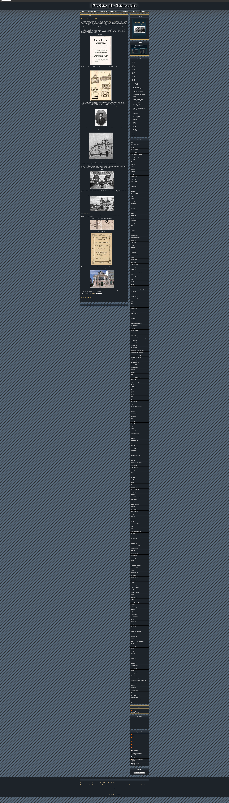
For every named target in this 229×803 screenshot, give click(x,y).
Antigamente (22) (135, 90)
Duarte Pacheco (133, 321)
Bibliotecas (133, 206)
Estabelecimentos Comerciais (136, 352)
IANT (131, 443)
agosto (134, 122)
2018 (133, 72)
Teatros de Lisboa (134, 655)
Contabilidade (133, 293)
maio (134, 126)
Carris (132, 245)
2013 (133, 79)
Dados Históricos (124, 11)
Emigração (132, 335)
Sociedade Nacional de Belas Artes (137, 641)
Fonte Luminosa (133, 401)
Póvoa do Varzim (133, 577)
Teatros (132, 653)
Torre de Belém (133, 668)
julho (133, 123)
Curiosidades (133, 308)
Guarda (132, 428)
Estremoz (132, 372)
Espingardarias (133, 347)
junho (134, 125)
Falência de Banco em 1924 (137, 107)
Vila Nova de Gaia (134, 697)
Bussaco (132, 223)
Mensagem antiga (123, 304)
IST (131, 457)
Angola (132, 174)
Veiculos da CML (133, 687)
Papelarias (132, 540)
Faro (131, 389)
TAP (131, 648)
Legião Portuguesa (134, 467)
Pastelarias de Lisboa (134, 545)
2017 (133, 73)
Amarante (132, 171)
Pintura (132, 560)
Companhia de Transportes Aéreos (137, 289)
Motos (132, 514)
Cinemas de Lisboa (134, 277)
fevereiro (134, 130)
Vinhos (132, 700)
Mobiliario (132, 501)
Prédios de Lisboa (134, 584)
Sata (131, 628)
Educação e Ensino (134, 325)
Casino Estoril (133, 259)
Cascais (132, 257)
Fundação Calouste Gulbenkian (136, 406)
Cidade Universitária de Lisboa (136, 272)
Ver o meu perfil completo (135, 712)
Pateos (132, 546)
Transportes (133, 677)
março (134, 129)
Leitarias (132, 470)
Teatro (132, 651)
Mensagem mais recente (85, 304)
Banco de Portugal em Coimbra (138, 88)
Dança (132, 311)
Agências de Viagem (134, 157)
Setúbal (132, 634)
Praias (132, 582)
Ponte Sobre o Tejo (134, 567)
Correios (132, 294)
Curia (132, 306)
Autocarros (133, 184)
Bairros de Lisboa (134, 193)
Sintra (132, 638)
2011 (133, 82)
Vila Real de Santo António (135, 699)
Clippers (132, 281)
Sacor (132, 619)
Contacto (144, 11)
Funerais (132, 408)
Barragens (132, 200)
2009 (133, 135)
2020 (133, 69)
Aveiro (132, 188)
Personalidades (133, 553)
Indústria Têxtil (133, 450)
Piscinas (132, 562)
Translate (142, 774)
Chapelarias (133, 269)
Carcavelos (133, 242)
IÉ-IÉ (133, 756)
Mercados (132, 496)
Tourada (132, 673)
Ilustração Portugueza (135, 763)
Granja (132, 426)
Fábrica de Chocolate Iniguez (137, 110)
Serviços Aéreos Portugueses (136, 631)
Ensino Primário (133, 340)
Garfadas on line (135, 750)
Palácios (132, 536)
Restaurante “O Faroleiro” (137, 117)
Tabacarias (133, 646)
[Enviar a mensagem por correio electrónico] (83, 293)
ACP (131, 147)
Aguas (132, 161)
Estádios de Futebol (134, 362)
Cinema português (134, 276)
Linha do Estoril (133, 474)
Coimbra (93, 293)
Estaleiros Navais (134, 367)
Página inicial (105, 304)
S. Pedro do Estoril (134, 616)
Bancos (89, 293)
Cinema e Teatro (113, 11)
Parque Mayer (133, 543)
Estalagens (133, 365)
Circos (132, 279)
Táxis (132, 650)
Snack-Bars (133, 639)
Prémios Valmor (133, 585)
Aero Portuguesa (134, 149)
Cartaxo (132, 247)
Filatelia (132, 399)
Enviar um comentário (87, 299)
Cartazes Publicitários (134, 249)
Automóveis (133, 186)
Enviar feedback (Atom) (106, 307)
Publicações (133, 589)
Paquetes (132, 541)
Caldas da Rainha (134, 235)
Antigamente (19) (135, 113)
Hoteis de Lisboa (133, 440)
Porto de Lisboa (133, 572)
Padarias (132, 533)
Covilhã (132, 299)
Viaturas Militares (134, 690)
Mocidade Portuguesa (134, 504)
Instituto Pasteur (133, 453)
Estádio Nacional (134, 360)
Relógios (132, 606)
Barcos (132, 198)
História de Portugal (134, 435)
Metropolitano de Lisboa (135, 497)
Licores (132, 472)
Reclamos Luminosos (134, 602)
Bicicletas (132, 208)
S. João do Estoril (134, 614)
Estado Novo (133, 364)
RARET (132, 599)
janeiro (134, 132)
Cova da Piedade (134, 298)
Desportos (132, 315)
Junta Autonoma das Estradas (136, 462)
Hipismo (132, 431)
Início (83, 11)
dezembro (134, 83)
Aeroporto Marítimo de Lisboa (136, 154)
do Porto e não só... (135, 747)
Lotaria (132, 479)
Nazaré (132, 521)
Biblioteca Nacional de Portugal (138, 100)
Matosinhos (133, 492)
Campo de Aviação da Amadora (138, 99)
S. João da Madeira (134, 612)
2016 (133, 75)
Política (132, 563)
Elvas (132, 333)
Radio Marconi (133, 597)
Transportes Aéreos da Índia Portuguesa (137, 680)
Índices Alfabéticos (92, 11)
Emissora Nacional (134, 337)
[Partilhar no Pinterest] (101, 293)
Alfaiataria (132, 162)
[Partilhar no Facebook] (100, 293)
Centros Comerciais (134, 264)
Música (132, 518)
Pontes (132, 568)
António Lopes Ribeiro (134, 178)
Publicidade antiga (134, 590)
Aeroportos (133, 156)
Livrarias (132, 477)
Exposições (133, 379)
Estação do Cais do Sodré (135, 357)
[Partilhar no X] (98, 293)
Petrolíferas (133, 558)
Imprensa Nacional (134, 447)
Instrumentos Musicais (135, 455)
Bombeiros (133, 215)
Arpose (133, 734)
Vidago (132, 692)
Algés (132, 166)
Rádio (132, 594)
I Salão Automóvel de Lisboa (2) (138, 91)
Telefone (132, 656)
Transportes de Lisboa (134, 682)
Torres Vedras (133, 672)
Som (131, 643)
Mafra (132, 482)
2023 (133, 65)
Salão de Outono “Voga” (137, 104)
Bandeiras (132, 196)
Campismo (132, 240)
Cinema (132, 274)
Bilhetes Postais (133, 210)
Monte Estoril (133, 509)
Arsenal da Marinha (134, 181)
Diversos (132, 320)
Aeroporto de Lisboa (134, 152)
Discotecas (133, 318)
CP (131, 301)
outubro (134, 119)
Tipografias (133, 663)
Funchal (132, 404)
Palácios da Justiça (134, 538)
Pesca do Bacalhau (134, 555)
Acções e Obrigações (134, 144)
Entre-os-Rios (133, 342)
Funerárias (132, 409)
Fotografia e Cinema (134, 403)
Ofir (131, 528)
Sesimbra (132, 633)
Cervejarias (133, 267)
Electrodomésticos (134, 330)
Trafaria (132, 675)
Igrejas (132, 445)
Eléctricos (132, 328)
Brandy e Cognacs (134, 220)
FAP (131, 386)
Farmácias (132, 387)
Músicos (132, 519)
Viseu (132, 702)
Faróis (132, 391)
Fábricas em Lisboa (134, 382)
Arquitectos (133, 179)
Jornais (132, 460)
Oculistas (132, 524)
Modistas (132, 506)
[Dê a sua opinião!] (97, 293)
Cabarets (132, 225)
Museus (132, 516)
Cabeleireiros (133, 227)
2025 (133, 62)
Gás (131, 418)
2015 (133, 76)
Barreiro (132, 201)
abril (133, 127)
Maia (131, 484)
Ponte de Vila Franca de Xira (135, 565)
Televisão (132, 658)
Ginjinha (132, 423)
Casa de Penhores (134, 254)
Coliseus (132, 286)
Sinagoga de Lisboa (134, 636)
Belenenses (133, 203)
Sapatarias (132, 626)
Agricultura (133, 159)
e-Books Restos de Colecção (136, 323)
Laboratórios (133, 465)
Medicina (132, 494)
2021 (133, 68)
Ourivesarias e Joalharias (135, 531)
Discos (132, 316)
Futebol (132, 411)
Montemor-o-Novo (134, 511)
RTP (131, 611)
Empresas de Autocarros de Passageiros (138, 338)
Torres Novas (133, 670)
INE (131, 452)
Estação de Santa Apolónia (135, 355)
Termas (132, 660)
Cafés (132, 232)
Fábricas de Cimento (134, 381)
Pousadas (132, 575)
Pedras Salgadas (134, 548)
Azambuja (132, 191)
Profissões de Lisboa (134, 587)
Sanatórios (132, 621)
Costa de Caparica (134, 296)
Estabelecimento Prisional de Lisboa (137, 350)
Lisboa (132, 475)
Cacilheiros (133, 230)
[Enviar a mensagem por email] (96, 293)
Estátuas (132, 369)
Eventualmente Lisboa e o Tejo (137, 753)
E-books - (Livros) (103, 11)
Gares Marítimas (133, 416)
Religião (132, 604)
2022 (133, 66)
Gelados (132, 421)
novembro (134, 84)
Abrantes (132, 142)
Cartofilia (132, 250)
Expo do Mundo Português (135, 377)
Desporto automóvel (134, 313)
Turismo (132, 685)
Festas (132, 396)
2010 (133, 133)
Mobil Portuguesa (134, 499)
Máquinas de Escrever (134, 487)
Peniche (132, 550)
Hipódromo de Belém (134, 433)
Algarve (132, 164)
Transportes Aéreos (134, 678)
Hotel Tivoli (134, 112)
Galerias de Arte (133, 413)
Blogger (118, 794)
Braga (132, 218)
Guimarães (133, 430)
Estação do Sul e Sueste (135, 359)
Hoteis (132, 438)
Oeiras (132, 526)
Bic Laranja (134, 744)
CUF (131, 303)
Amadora (132, 169)
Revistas (132, 609)
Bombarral (132, 213)
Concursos (133, 291)
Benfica (132, 205)
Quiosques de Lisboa (134, 592)
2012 (133, 80)
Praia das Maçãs (133, 580)
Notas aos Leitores (134, 523)
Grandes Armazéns (134, 425)
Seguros (132, 629)
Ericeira (132, 343)
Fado (131, 384)
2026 (133, 61)
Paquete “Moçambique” (137, 116)
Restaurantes (133, 607)
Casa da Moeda (135, 92)
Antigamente (133, 176)
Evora (132, 374)
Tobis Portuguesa (134, 665)
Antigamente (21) (135, 96)
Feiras (132, 394)
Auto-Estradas (133, 183)
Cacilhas (132, 228)
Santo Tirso (133, 624)
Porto (132, 570)
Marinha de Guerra (134, 489)
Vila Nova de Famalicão (135, 695)
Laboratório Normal (136, 87)
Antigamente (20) (135, 105)
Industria (132, 448)
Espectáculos (133, 345)
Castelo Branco (133, 262)
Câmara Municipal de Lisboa (135, 237)
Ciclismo (132, 271)
